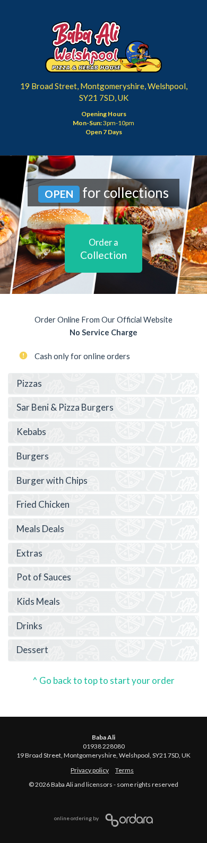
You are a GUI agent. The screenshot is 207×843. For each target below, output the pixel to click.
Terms (124, 770)
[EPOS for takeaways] (126, 818)
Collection (103, 249)
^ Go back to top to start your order (103, 680)
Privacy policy (90, 770)
